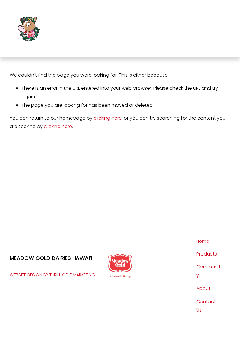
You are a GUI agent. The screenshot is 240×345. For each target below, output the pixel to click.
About (203, 288)
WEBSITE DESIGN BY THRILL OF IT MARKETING (52, 275)
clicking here (108, 118)
